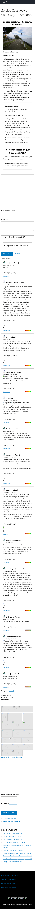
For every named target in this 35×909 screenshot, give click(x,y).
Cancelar (17, 254)
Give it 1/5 (3, 269)
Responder (6, 276)
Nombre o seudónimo (8, 211)
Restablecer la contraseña (11, 821)
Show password (13, 804)
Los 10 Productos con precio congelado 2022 (17, 859)
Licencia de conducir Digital (12, 837)
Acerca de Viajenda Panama (10, 875)
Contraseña (5, 803)
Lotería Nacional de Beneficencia (13, 839)
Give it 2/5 (5, 269)
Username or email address (10, 794)
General (11, 691)
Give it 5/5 (9, 269)
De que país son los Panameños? (14, 237)
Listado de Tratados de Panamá (13, 850)
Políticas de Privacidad (8, 888)
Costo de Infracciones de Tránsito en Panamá (17, 856)
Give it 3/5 (6, 269)
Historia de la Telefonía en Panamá (14, 842)
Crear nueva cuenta (9, 818)
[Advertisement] (17, 192)
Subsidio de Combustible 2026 (12, 834)
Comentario (5, 219)
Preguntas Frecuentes (8, 884)
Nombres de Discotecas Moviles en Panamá (17, 853)
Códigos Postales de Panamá (12, 862)
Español (3, 893)
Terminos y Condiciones (8, 880)
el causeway (19, 757)
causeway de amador (8, 757)
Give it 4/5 (7, 269)
